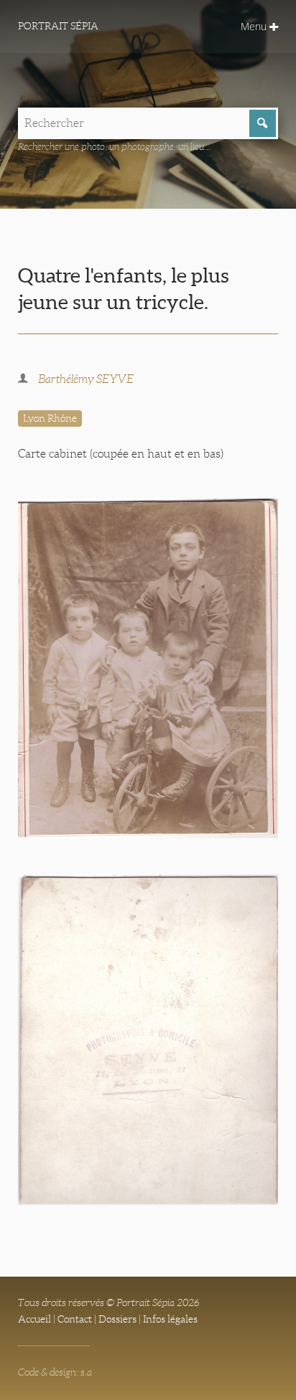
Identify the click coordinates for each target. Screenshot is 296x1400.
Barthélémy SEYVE (86, 379)
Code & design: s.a (55, 1372)
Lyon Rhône (50, 418)
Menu (255, 26)
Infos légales (170, 1319)
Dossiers (117, 1319)
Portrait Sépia (58, 26)
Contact (74, 1319)
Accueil (34, 1319)
